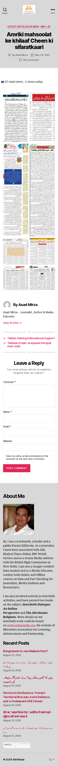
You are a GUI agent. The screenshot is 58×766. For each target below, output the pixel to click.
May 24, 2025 (42, 54)
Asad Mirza (21, 54)
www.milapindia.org (21, 625)
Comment (9, 382)
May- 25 (46, 26)
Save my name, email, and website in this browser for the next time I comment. (27, 457)
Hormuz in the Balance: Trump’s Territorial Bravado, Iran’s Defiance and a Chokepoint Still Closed (26, 697)
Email (7, 426)
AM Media (18, 759)
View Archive (12, 322)
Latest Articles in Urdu (23, 26)
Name (7, 412)
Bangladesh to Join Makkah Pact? (25, 651)
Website (7, 441)
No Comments (31, 59)
